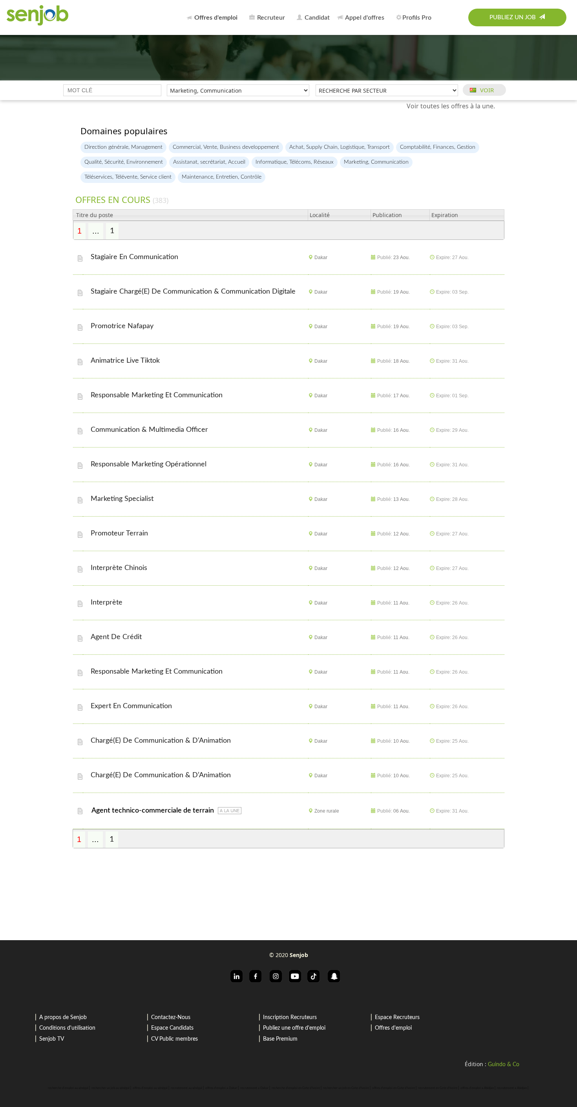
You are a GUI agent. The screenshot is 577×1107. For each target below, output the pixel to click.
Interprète (107, 602)
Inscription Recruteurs (290, 1017)
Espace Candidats (172, 1028)
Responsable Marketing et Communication (158, 395)
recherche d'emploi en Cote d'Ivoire (296, 1088)
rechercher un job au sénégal (110, 1088)
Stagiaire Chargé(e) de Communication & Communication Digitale (194, 291)
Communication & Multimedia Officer (150, 429)
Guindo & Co (503, 1064)
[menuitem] (214, 17)
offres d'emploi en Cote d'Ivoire (393, 1088)
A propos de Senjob (63, 1017)
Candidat (316, 18)
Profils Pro (416, 18)
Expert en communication (132, 706)
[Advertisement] (288, 890)
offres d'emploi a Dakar (221, 1088)
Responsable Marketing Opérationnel (149, 464)
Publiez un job (514, 17)
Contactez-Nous (170, 1017)
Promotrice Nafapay (123, 326)
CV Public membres (174, 1039)
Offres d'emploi (393, 1028)
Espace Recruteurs (397, 1017)
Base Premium (280, 1039)
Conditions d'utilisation (67, 1028)
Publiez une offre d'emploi (294, 1028)
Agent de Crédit (117, 637)
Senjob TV (51, 1039)
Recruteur (270, 18)
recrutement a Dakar (254, 1088)
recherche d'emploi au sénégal (68, 1088)
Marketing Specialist (123, 498)
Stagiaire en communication (135, 257)
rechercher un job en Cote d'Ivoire (346, 1088)
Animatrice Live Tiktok (126, 360)
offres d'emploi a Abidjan (477, 1088)
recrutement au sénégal (186, 1088)
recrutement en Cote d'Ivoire (437, 1088)
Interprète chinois (120, 568)
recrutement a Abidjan (512, 1088)
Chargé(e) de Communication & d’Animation (162, 740)
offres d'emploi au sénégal (150, 1088)
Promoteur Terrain (120, 533)
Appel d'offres (364, 18)
